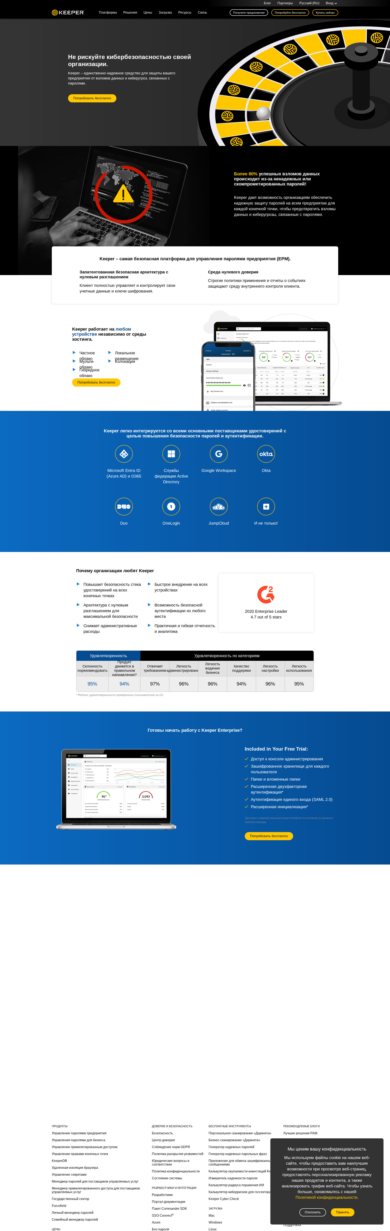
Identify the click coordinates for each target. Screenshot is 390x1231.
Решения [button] (130, 12)
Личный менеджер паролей (72, 1212)
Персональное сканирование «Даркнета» (240, 1133)
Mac (212, 1215)
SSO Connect (163, 1215)
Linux (213, 1229)
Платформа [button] (108, 12)
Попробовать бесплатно (92, 98)
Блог (267, 3)
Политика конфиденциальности (176, 1171)
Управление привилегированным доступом (84, 1147)
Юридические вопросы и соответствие (170, 1162)
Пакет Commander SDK (169, 1208)
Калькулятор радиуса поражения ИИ (236, 1185)
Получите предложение (249, 12)
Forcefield (59, 1205)
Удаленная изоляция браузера (75, 1167)
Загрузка (165, 12)
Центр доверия (163, 1140)
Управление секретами (69, 1174)
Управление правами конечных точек (80, 1154)
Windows (215, 1222)
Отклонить (313, 1212)
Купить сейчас (325, 12)
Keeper (68, 13)
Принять (342, 1212)
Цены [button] (148, 12)
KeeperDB (59, 1160)
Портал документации (168, 1201)
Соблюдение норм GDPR (171, 1147)
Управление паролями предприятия (79, 1133)
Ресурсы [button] (184, 12)
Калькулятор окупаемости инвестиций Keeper (243, 1171)
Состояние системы (167, 1178)
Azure (156, 1222)
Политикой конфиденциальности (326, 1197)
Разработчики (162, 1195)
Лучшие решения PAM (300, 1133)
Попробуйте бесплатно (290, 12)
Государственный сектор (70, 1199)
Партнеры (285, 3)
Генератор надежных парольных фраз (238, 1154)
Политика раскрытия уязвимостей (177, 1154)
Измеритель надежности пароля (233, 1178)
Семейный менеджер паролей (75, 1219)
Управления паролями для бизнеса (78, 1140)
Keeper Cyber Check (224, 1199)
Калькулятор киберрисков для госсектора (240, 1192)
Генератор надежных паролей (231, 1147)
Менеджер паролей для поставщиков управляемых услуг (95, 1181)
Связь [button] (202, 12)
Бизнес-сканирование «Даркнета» (234, 1140)
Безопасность (162, 1133)
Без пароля (160, 1229)
